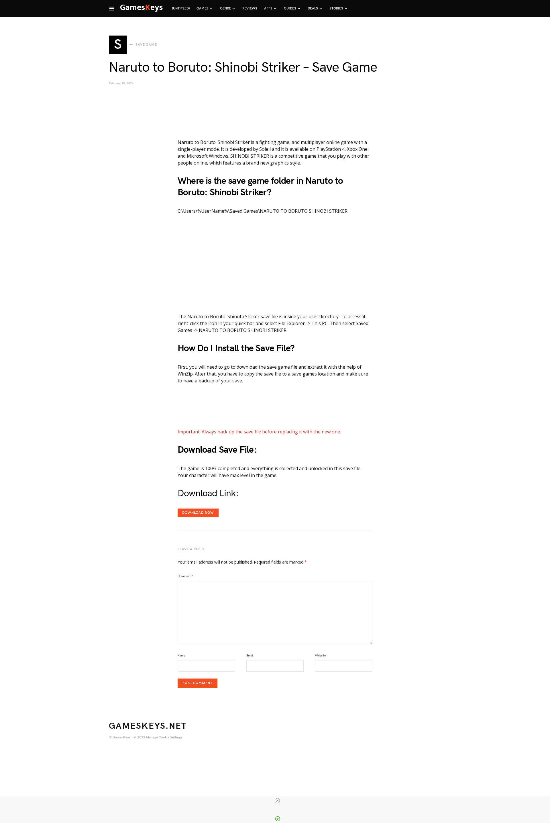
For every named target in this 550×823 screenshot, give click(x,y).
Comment (185, 576)
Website (320, 655)
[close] (277, 800)
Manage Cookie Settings (164, 737)
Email (250, 655)
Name (181, 655)
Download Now (198, 513)
